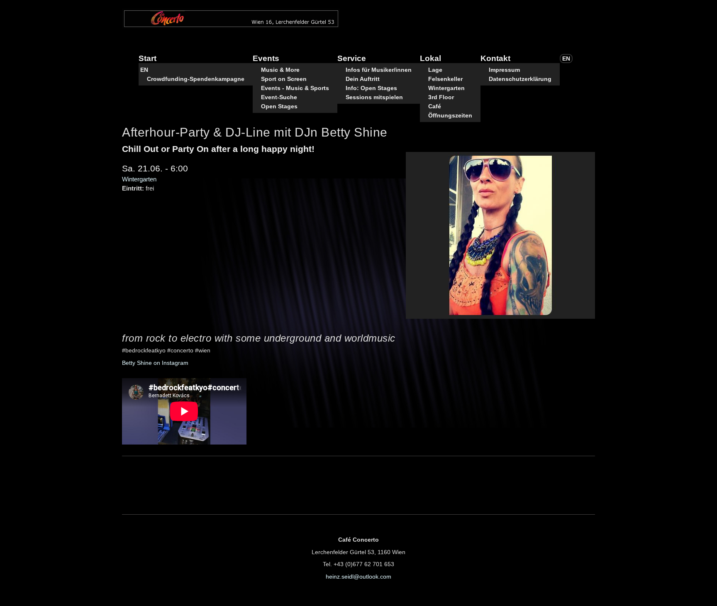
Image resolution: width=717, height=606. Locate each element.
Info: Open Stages (371, 88)
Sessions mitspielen (374, 97)
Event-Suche (279, 97)
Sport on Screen (284, 79)
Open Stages (279, 106)
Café (434, 106)
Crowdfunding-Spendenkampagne (195, 79)
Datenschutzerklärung (520, 79)
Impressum (504, 69)
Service (351, 58)
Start (147, 58)
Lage (435, 69)
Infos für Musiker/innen (379, 69)
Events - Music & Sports (295, 88)
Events (266, 58)
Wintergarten (446, 88)
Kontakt (495, 58)
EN (144, 69)
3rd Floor (441, 97)
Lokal (430, 58)
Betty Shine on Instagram (155, 363)
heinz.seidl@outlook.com (358, 577)
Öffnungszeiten (450, 115)
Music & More (280, 69)
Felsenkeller (445, 79)
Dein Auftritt (363, 79)
